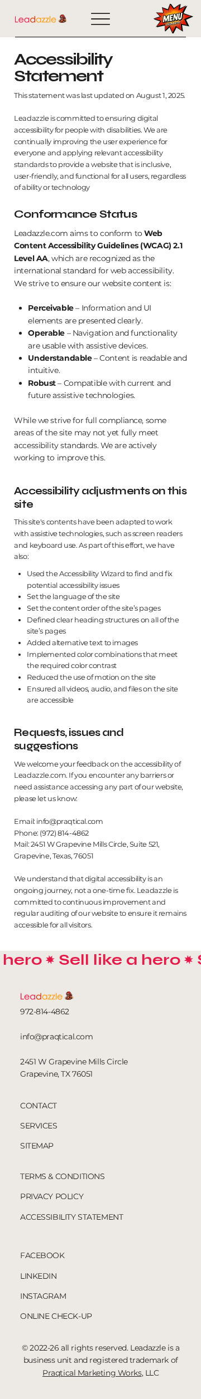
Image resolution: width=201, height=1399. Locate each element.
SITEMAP (37, 1146)
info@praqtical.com (69, 821)
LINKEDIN (38, 1276)
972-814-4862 (44, 1012)
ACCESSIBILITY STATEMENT (71, 1217)
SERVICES (39, 1126)
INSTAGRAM (43, 1296)
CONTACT (38, 1106)
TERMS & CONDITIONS (62, 1176)
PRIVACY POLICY (51, 1196)
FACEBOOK (42, 1255)
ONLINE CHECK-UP (56, 1316)
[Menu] (100, 19)
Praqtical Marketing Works (92, 1373)
